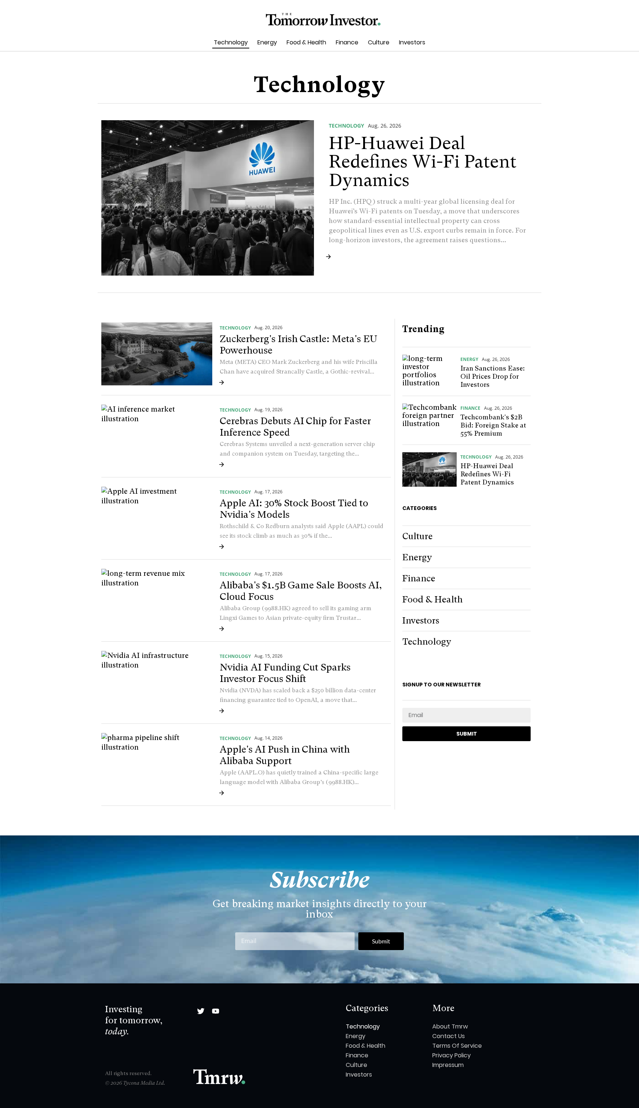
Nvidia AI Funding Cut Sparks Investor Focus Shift (285, 673)
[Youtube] (215, 1011)
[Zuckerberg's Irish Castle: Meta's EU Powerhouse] (156, 353)
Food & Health (306, 42)
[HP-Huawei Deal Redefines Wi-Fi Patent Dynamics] (207, 198)
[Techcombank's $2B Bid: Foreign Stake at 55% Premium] (429, 420)
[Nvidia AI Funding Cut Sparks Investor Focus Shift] (156, 682)
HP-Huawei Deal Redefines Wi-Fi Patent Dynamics (423, 161)
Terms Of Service (457, 1045)
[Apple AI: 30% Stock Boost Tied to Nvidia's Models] (156, 518)
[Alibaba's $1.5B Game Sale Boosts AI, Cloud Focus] (156, 600)
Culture (378, 42)
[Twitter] (200, 1011)
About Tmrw (450, 1026)
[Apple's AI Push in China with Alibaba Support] (156, 764)
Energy (267, 42)
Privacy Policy (451, 1055)
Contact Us (448, 1036)
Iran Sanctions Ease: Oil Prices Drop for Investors (492, 376)
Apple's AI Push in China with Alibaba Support (285, 755)
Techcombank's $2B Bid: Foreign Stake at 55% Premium (493, 425)
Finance (347, 42)
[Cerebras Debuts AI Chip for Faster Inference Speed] (156, 436)
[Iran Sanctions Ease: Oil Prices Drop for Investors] (429, 372)
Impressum (448, 1065)
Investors (412, 42)
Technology (231, 42)
